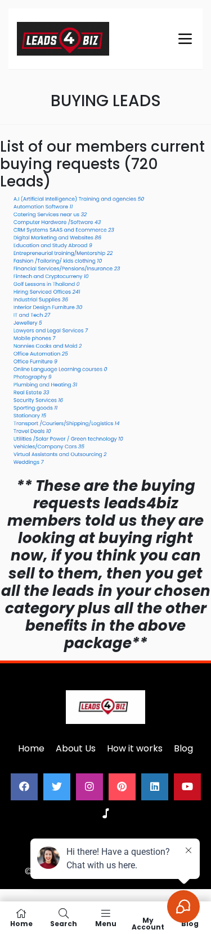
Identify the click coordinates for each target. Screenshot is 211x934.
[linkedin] (154, 786)
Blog (183, 748)
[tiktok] (105, 813)
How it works (135, 748)
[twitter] (56, 786)
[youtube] (187, 786)
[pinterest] (122, 786)
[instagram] (89, 786)
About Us (76, 748)
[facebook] (24, 786)
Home (31, 748)
